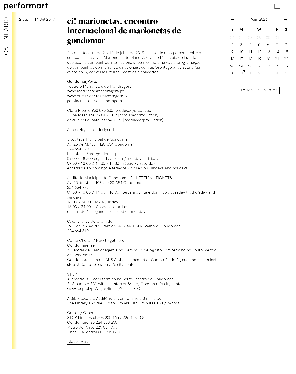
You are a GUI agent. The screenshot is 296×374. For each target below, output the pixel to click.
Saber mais (79, 341)
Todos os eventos (259, 90)
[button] (232, 19)
